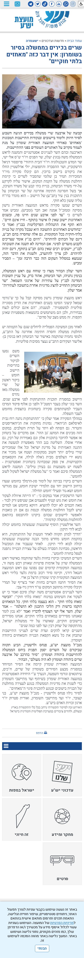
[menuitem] (62, 775)
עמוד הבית (74, 40)
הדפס (39, 733)
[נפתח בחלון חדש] (73, 4)
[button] (6, 4)
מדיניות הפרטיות (62, 923)
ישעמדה (32, 40)
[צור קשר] (17, 4)
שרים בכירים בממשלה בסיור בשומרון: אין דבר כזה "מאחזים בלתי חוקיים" (44, 54)
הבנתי (42, 948)
